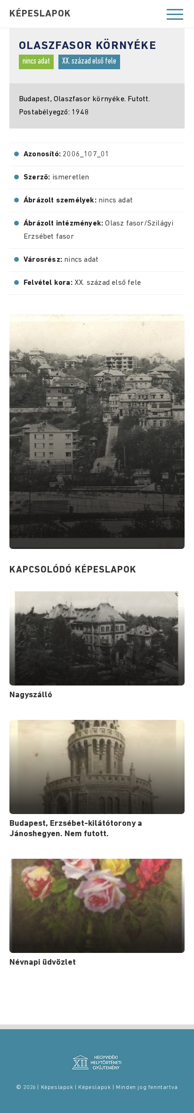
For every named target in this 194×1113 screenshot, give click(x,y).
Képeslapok (40, 14)
